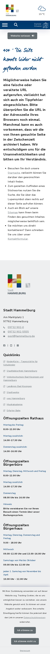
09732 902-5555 (18, 331)
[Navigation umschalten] (5, 25)
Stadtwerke (13, 392)
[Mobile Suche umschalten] (16, 25)
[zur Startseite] (12, 10)
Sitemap (13, 212)
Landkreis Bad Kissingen (19, 386)
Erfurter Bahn (14, 410)
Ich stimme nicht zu (25, 641)
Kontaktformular (18, 239)
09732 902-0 (16, 327)
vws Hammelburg (16, 398)
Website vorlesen (21, 35)
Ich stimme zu (25, 630)
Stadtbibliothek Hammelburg (22, 370)
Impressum (25, 650)
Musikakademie (15, 404)
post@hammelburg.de (21, 336)
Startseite (14, 172)
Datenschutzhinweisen (34, 617)
